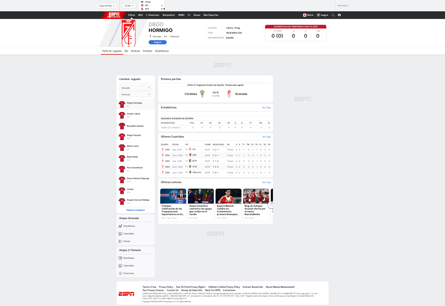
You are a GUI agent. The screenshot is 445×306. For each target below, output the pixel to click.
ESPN (113, 15)
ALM (194, 166)
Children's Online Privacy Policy (224, 287)
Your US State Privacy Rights (190, 287)
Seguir (157, 42)
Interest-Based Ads (253, 287)
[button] (333, 15)
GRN (167, 149)
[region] (226, 125)
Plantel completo (136, 210)
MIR (194, 155)
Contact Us (173, 290)
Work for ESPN (212, 290)
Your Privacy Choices (153, 290)
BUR (194, 160)
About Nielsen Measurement (280, 287)
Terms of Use (149, 287)
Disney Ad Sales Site (191, 290)
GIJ (194, 149)
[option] (173, 205)
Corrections (229, 290)
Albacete (197, 172)
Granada (157, 36)
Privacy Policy (166, 287)
